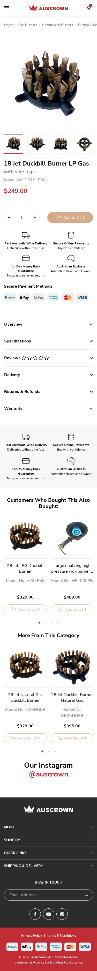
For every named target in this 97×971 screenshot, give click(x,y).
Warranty (13, 408)
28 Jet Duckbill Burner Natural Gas (72, 697)
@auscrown (48, 774)
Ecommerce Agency (29, 962)
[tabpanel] (25, 569)
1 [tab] (39, 623)
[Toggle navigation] (7, 8)
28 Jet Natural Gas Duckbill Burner (25, 697)
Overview (13, 324)
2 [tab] (45, 622)
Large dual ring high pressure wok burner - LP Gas (72, 568)
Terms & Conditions (61, 935)
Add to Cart (73, 217)
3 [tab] (52, 622)
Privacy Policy (31, 935)
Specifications (17, 341)
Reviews (12, 358)
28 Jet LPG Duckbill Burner (25, 568)
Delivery (12, 375)
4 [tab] (58, 622)
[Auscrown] (48, 8)
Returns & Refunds (22, 391)
